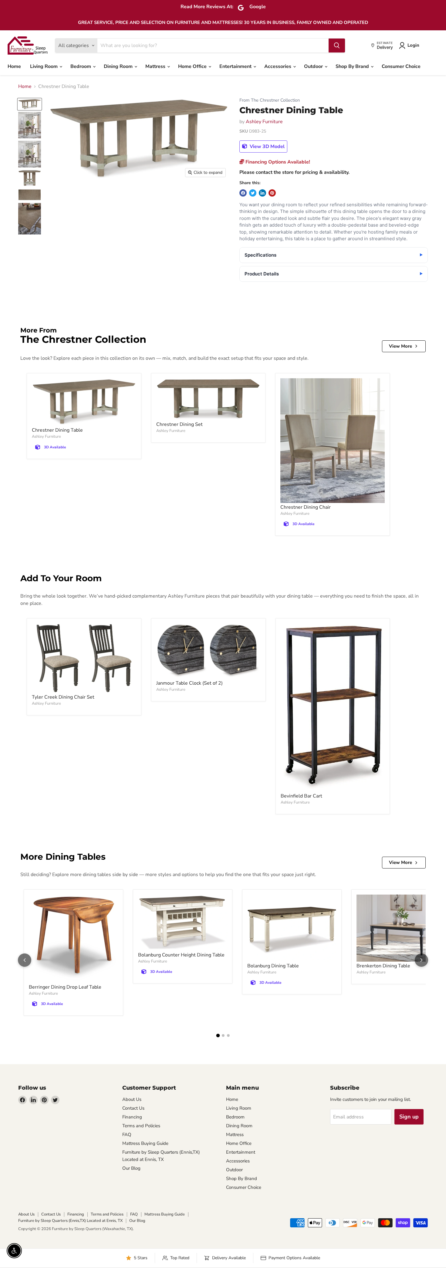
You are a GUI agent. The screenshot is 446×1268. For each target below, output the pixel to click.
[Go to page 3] (228, 1035)
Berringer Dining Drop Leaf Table (65, 987)
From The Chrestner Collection (269, 100)
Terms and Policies (141, 1126)
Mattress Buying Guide (145, 1143)
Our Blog (131, 1168)
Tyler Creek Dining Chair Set (63, 697)
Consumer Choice (401, 66)
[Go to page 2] (223, 1035)
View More (400, 346)
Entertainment (236, 66)
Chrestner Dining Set (179, 424)
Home (14, 66)
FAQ (126, 1134)
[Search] (337, 45)
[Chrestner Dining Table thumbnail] (30, 104)
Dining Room (119, 66)
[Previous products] (24, 960)
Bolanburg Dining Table (273, 966)
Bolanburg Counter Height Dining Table (181, 955)
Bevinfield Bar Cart (301, 796)
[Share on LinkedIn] (262, 193)
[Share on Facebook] (243, 193)
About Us (131, 1099)
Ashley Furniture (264, 121)
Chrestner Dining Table (57, 430)
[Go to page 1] (218, 1035)
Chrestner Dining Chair (305, 507)
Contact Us (133, 1108)
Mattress (156, 66)
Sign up (409, 1116)
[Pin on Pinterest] (272, 193)
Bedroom (81, 66)
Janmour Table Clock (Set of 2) (189, 683)
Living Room (44, 66)
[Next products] (421, 960)
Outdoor (314, 66)
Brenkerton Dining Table (383, 966)
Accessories (278, 66)
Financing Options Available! (277, 162)
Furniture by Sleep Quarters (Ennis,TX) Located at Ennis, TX (70, 1220)
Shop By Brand (353, 66)
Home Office (193, 66)
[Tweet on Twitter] (252, 193)
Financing (132, 1117)
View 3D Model (266, 146)
